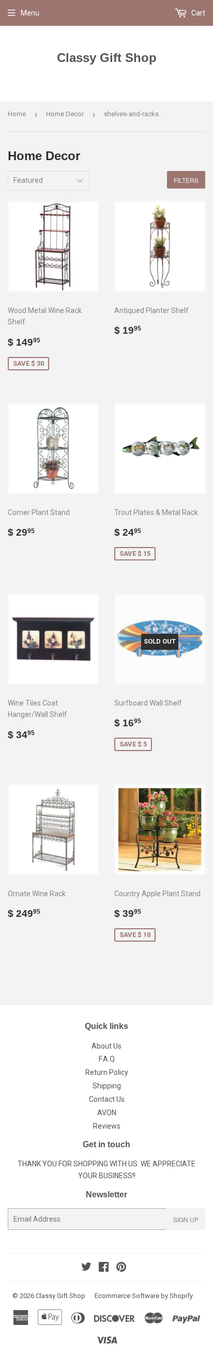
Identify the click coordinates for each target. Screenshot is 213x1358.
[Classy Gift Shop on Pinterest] (121, 1268)
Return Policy (106, 1072)
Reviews (106, 1126)
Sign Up (186, 1219)
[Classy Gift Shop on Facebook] (103, 1268)
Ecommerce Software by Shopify (144, 1296)
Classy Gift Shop (107, 58)
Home (17, 114)
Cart (197, 13)
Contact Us (107, 1099)
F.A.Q (107, 1059)
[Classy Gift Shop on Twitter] (86, 1268)
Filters (186, 180)
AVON (106, 1113)
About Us (106, 1046)
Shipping (107, 1086)
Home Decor (65, 114)
